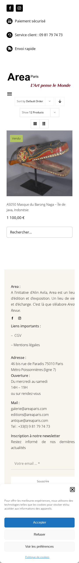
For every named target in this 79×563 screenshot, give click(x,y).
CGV (18, 335)
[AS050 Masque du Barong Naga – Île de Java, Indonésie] (39, 163)
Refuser (39, 534)
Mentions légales (26, 344)
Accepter (39, 522)
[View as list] (44, 123)
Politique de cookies (37, 557)
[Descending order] (60, 101)
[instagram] (19, 8)
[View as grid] (35, 123)
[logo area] (39, 73)
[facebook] (10, 8)
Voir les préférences (39, 546)
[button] (72, 489)
